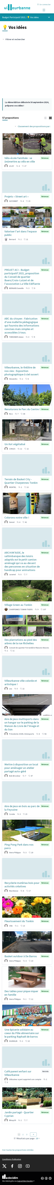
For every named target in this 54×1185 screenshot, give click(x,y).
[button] (45, 117)
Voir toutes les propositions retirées (18, 1150)
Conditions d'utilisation (11, 1159)
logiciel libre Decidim (26, 1181)
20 (37, 1138)
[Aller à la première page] (20, 7)
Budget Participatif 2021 (13, 17)
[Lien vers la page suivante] (33, 1134)
